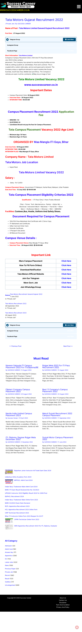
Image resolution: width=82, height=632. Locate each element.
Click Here (66, 261)
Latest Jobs (9, 562)
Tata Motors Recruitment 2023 (15, 313)
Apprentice (8, 555)
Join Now (70, 39)
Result (7, 578)
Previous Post (15, 346)
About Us (63, 598)
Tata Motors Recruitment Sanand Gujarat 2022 (26, 294)
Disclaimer (62, 602)
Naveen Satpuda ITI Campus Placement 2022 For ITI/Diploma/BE (22, 366)
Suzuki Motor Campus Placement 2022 (57, 438)
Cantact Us (63, 600)
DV (6, 559)
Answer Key (9, 552)
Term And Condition (63, 605)
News (7, 565)
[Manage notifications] (77, 627)
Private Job (10, 24)
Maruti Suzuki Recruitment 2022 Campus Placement (57, 414)
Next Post (67, 346)
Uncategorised (10, 585)
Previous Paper (10, 569)
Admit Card (9, 549)
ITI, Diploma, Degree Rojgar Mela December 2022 (21, 438)
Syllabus (8, 582)
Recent (7, 575)
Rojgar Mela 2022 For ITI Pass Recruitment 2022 (56, 366)
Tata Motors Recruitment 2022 (15, 303)
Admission (8, 546)
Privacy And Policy (62, 607)
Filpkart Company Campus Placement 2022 (18, 390)
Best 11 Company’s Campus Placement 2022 (55, 390)
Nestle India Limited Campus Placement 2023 (19, 414)
